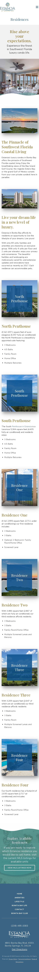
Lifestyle (19, 901)
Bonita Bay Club (19, 913)
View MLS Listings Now (19, 868)
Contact (19, 909)
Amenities (19, 897)
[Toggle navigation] (37, 7)
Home (19, 894)
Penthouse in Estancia (22, 426)
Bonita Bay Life (19, 905)
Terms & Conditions (24, 959)
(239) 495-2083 (19, 925)
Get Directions (19, 949)
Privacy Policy (13, 959)
